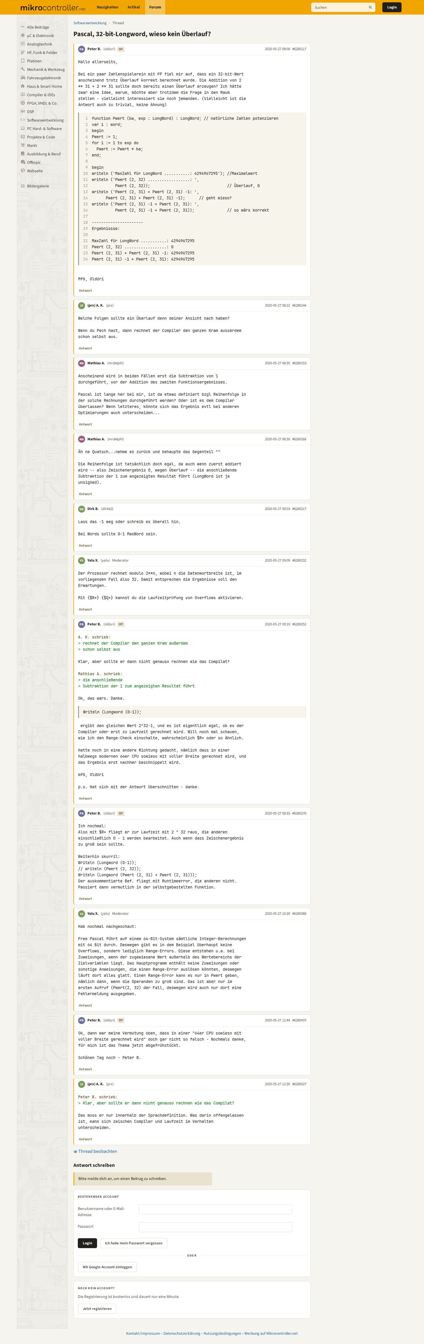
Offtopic (34, 163)
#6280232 (299, 560)
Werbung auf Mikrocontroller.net (271, 1333)
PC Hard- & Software (44, 129)
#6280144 (299, 305)
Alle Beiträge (38, 27)
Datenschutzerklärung (181, 1333)
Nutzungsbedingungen (222, 1333)
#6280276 (299, 813)
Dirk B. (93, 508)
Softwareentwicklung (45, 120)
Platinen (34, 61)
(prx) (110, 305)
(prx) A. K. (95, 305)
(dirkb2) (107, 508)
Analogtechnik (39, 44)
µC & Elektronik (40, 36)
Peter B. (94, 49)
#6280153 (299, 363)
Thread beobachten (97, 1151)
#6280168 (299, 439)
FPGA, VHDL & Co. (42, 103)
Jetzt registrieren (97, 1308)
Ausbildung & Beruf (44, 154)
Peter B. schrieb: (98, 1097)
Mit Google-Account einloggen (107, 1267)
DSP (30, 112)
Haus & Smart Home (44, 86)
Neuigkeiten (107, 7)
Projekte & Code (41, 137)
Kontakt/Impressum (143, 1333)
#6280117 (299, 49)
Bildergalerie (38, 186)
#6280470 (299, 1020)
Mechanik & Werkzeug (46, 70)
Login (392, 7)
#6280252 (299, 624)
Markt (32, 146)
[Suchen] (370, 7)
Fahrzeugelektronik (44, 78)
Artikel (134, 7)
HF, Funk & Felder (42, 53)
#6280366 (299, 913)
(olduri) (109, 49)
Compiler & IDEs (41, 95)
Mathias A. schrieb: (100, 673)
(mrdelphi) (115, 363)
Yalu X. (92, 560)
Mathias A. (96, 363)
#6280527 (299, 1084)
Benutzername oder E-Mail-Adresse (101, 1212)
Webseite (35, 171)
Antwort (85, 290)
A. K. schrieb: (94, 637)
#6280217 (299, 508)
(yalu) (105, 560)
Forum (155, 7)
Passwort (86, 1226)
